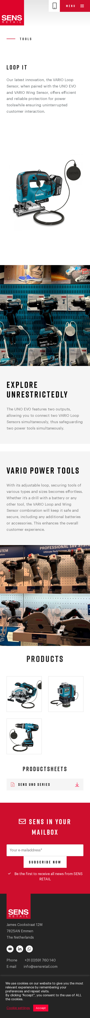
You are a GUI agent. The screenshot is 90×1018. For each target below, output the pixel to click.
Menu (71, 6)
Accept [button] (41, 1008)
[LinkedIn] (19, 948)
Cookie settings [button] (18, 1008)
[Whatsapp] (29, 948)
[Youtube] (10, 948)
